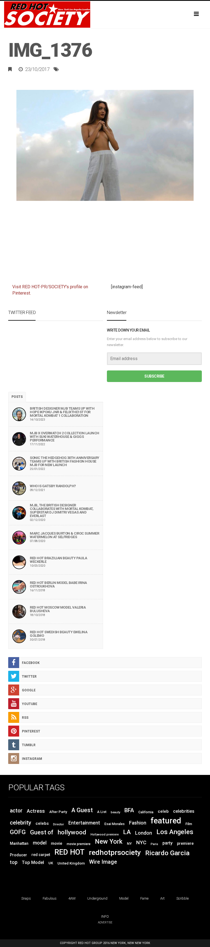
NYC (141, 842)
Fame (144, 898)
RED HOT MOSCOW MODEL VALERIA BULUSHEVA (58, 609)
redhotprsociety (115, 852)
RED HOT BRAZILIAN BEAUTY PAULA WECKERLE (58, 559)
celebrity (20, 822)
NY (129, 843)
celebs (42, 823)
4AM (71, 898)
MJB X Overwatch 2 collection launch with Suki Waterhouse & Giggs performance (64, 436)
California (145, 812)
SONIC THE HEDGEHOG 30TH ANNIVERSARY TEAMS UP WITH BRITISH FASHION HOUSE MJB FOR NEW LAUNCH (64, 461)
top (14, 862)
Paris (154, 844)
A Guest (82, 810)
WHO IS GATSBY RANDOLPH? (53, 486)
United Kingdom (71, 863)
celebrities (183, 811)
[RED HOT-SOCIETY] (105, 14)
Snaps (26, 898)
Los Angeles (174, 832)
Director (58, 824)
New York (108, 841)
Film (188, 824)
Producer (18, 855)
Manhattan (19, 843)
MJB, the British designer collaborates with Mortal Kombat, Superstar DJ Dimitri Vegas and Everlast (61, 510)
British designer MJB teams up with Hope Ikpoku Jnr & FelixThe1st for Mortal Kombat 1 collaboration (62, 412)
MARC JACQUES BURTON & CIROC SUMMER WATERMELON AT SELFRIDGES (64, 535)
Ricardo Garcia (167, 853)
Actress (36, 811)
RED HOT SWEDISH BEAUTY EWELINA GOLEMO (58, 633)
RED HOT (69, 852)
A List (101, 812)
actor (16, 811)
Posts (17, 397)
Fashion (137, 823)
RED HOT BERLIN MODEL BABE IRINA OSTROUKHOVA (58, 584)
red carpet (40, 854)
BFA (129, 810)
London (143, 833)
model (39, 843)
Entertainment (84, 823)
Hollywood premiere (105, 834)
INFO (105, 916)
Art (162, 898)
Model (124, 898)
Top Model (33, 862)
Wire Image (103, 862)
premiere (185, 843)
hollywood (72, 832)
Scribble (182, 898)
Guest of (41, 832)
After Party (58, 812)
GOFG (18, 831)
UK (50, 863)
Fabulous (50, 898)
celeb (163, 811)
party (167, 843)
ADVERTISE (105, 922)
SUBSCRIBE (154, 376)
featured (166, 820)
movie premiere (79, 844)
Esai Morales (114, 824)
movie (56, 843)
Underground (97, 898)
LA (127, 831)
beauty (115, 812)
